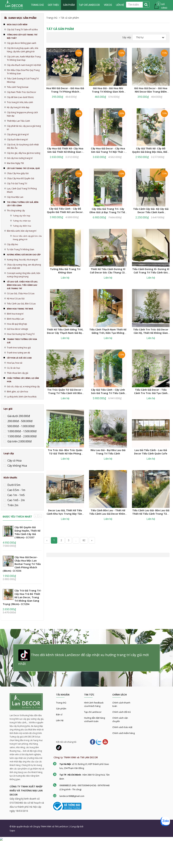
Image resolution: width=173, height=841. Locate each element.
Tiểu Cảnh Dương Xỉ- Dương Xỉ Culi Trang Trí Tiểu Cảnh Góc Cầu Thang (150, 272)
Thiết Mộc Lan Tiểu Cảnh (18, 120)
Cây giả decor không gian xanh (21, 43)
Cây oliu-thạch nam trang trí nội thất (24, 65)
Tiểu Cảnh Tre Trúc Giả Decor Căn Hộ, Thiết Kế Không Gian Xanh (150, 333)
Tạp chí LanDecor (89, 5)
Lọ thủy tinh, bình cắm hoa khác (22, 396)
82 (84, 540)
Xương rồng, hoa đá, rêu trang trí (22, 259)
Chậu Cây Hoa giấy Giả (18, 173)
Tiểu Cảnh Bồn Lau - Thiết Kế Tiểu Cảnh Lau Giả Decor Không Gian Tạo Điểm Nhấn (108, 514)
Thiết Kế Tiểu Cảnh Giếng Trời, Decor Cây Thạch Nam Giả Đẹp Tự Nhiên (65, 333)
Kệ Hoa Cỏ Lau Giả (15, 298)
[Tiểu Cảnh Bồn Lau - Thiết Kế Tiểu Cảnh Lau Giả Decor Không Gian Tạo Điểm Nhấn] (108, 489)
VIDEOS (108, 5)
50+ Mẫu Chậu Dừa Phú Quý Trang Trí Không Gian (23, 72)
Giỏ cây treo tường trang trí (20, 158)
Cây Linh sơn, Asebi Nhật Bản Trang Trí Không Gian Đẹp (24, 58)
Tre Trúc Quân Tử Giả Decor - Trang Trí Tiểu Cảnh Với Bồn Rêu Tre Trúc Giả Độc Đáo (65, 393)
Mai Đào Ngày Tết (15, 163)
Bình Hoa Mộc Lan (15, 318)
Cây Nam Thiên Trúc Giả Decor (21, 92)
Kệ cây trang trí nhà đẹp (18, 107)
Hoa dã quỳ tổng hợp (17, 323)
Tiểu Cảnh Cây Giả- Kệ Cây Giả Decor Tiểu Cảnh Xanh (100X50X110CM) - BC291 (150, 212)
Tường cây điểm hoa (22, 226)
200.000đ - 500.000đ (19, 421)
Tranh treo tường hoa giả (19, 347)
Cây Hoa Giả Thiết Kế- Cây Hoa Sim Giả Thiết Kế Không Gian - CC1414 (65, 152)
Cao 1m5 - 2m (16, 500)
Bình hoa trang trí (15, 313)
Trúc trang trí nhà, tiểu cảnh (20, 102)
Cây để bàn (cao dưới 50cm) (20, 97)
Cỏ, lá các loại (13, 367)
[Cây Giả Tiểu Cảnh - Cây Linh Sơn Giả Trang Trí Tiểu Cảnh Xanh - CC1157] (108, 368)
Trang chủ (37, 5)
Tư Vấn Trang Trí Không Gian (20, 249)
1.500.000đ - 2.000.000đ (21, 436)
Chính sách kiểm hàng (123, 733)
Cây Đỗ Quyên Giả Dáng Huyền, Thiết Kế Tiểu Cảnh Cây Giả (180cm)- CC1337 (27, 532)
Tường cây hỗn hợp (21, 215)
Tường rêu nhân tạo (22, 220)
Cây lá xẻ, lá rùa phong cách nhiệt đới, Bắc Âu (23, 146)
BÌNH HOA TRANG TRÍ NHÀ (20, 308)
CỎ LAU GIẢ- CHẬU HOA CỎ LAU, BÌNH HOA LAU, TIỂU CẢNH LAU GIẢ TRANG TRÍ (22, 285)
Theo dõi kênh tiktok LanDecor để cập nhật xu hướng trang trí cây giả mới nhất (83, 659)
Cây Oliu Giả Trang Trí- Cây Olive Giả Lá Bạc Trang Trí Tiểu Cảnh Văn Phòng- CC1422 (107, 212)
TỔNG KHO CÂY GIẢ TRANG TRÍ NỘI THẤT (22, 36)
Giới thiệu (53, 5)
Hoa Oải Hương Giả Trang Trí (21, 334)
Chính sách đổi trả (121, 711)
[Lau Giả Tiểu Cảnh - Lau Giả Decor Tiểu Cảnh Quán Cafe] (151, 429)
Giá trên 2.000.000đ (19, 441)
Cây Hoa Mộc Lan (15, 197)
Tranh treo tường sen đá (18, 352)
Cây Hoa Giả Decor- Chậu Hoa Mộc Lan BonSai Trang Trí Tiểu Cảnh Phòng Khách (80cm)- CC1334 (22, 564)
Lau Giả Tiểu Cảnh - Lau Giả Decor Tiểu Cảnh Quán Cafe (150, 451)
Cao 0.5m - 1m (16, 490)
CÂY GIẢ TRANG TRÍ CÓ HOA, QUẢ (23, 168)
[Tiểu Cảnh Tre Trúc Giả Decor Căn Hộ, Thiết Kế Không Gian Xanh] (151, 308)
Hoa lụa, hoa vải (14, 362)
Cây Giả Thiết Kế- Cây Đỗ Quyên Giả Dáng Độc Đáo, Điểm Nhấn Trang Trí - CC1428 (150, 152)
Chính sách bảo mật (122, 727)
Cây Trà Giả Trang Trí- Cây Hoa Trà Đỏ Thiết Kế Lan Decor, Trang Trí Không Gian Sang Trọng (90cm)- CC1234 (22, 597)
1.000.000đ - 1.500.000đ (21, 431)
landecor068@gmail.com (71, 796)
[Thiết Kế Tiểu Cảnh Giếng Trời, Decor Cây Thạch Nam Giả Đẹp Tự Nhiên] (65, 308)
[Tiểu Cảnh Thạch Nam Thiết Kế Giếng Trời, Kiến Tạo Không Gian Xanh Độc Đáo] (108, 308)
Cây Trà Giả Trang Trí (17, 183)
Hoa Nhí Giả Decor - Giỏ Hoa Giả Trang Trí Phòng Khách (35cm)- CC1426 (65, 92)
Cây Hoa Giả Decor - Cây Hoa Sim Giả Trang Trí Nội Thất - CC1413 (108, 152)
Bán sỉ (59, 714)
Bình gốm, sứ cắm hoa (17, 391)
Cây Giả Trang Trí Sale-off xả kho (22, 29)
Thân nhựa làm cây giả (17, 373)
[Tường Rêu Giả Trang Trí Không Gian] (65, 248)
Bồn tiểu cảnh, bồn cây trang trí (21, 230)
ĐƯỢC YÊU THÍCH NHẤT (17, 516)
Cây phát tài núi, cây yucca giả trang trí (24, 128)
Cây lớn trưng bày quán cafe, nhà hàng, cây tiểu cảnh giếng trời (22, 50)
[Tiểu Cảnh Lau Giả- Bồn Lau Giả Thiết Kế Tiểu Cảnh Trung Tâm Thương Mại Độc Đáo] (151, 489)
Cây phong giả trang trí (18, 134)
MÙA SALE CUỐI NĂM (17, 24)
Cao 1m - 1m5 (16, 495)
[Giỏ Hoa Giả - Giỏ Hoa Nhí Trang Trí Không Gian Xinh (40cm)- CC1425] (108, 67)
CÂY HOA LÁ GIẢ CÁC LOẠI (19, 357)
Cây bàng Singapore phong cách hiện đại (22, 114)
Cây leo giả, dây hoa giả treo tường (23, 153)
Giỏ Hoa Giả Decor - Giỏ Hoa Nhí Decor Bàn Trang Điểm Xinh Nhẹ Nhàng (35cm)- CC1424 (150, 93)
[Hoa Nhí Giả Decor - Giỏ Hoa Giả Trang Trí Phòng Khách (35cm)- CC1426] (65, 67)
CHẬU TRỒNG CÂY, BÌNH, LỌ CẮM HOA (23, 380)
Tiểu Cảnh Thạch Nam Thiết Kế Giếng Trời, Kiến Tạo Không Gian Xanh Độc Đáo (107, 333)
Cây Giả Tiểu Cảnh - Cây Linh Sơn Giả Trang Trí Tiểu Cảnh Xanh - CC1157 (108, 393)
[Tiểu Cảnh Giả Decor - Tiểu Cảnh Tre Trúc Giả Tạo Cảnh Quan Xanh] (151, 368)
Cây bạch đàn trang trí (17, 139)
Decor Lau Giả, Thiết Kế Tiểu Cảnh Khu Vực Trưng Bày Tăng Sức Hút (65, 514)
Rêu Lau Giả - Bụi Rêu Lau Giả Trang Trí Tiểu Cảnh (108, 451)
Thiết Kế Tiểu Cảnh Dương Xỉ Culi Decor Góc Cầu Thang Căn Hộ (108, 272)
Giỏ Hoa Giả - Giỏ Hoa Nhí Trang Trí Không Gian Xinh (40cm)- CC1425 (108, 92)
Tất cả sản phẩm (60, 29)
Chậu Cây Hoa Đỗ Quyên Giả (20, 178)
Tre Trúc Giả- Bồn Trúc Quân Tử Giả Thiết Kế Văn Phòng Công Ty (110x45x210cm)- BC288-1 (65, 455)
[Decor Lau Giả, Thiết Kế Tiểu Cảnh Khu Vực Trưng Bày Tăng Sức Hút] (65, 489)
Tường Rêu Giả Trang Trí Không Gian (65, 270)
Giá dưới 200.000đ (18, 416)
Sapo (12, 830)
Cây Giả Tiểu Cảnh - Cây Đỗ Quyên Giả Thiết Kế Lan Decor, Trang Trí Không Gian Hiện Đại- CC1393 (65, 213)
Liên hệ (59, 720)
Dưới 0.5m (13, 485)
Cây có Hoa (14, 460)
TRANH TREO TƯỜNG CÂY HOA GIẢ (22, 341)
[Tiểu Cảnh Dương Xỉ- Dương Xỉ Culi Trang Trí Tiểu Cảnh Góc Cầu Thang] (151, 248)
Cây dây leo (12, 244)
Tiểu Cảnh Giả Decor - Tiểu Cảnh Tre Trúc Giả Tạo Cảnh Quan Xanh (150, 393)
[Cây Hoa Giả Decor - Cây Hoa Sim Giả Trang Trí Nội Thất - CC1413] (108, 127)
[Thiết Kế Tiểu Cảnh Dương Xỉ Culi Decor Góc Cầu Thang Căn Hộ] (108, 248)
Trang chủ (61, 702)
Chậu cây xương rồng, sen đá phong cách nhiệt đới (24, 266)
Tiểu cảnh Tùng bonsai (17, 87)
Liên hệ (120, 5)
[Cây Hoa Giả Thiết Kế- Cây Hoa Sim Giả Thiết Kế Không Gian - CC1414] (65, 127)
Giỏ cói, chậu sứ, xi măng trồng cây (23, 386)
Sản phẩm (61, 708)
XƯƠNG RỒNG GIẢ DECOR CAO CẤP (24, 254)
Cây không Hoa (17, 465)
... (76, 540)
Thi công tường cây (16, 210)
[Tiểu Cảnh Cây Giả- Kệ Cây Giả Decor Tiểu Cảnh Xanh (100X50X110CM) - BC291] (151, 187)
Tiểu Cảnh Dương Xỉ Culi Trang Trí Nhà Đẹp (23, 80)
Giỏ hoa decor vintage (17, 329)
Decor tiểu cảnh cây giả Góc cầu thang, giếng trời (27, 238)
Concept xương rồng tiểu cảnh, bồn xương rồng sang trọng (23, 275)
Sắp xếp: (126, 37)
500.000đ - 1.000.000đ (20, 426)
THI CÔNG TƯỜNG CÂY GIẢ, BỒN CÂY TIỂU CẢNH (22, 204)
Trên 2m (12, 505)
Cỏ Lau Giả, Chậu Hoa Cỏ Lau (20, 293)
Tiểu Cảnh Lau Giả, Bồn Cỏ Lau (21, 303)
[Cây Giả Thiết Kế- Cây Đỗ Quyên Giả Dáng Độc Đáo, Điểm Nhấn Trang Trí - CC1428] (151, 127)
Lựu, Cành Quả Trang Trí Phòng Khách (22, 190)
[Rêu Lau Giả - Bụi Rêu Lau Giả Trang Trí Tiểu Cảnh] (108, 429)
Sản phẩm (69, 5)
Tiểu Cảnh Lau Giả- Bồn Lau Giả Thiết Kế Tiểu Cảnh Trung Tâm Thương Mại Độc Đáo (150, 514)
